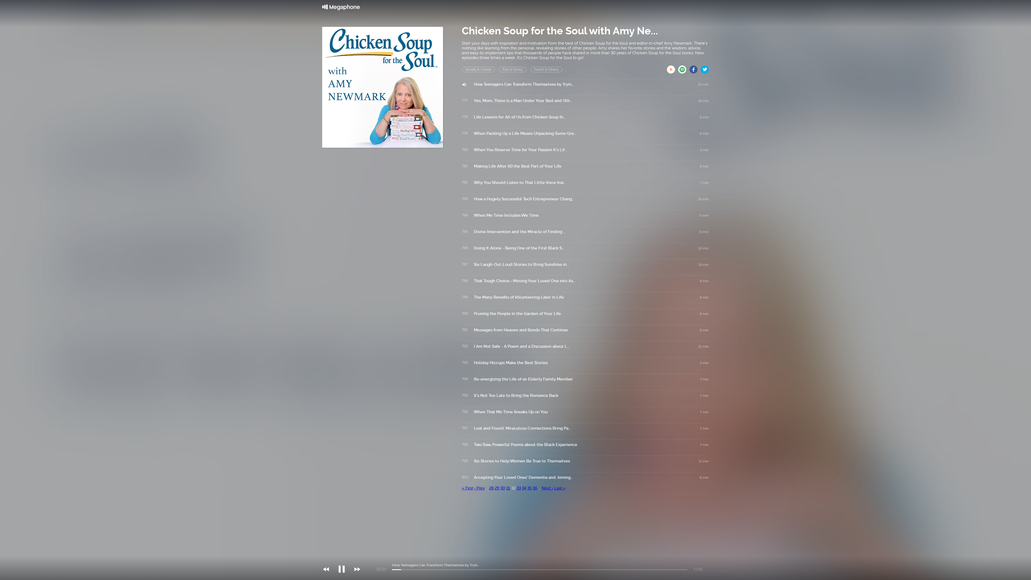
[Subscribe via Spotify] (683, 68)
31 (508, 488)
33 (519, 488)
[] (344, 558)
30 (502, 488)
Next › (547, 488)
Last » (559, 488)
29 (497, 488)
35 (529, 488)
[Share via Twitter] (705, 68)
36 (535, 488)
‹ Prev (479, 488)
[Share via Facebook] (695, 68)
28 (491, 488)
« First (467, 488)
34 (524, 488)
